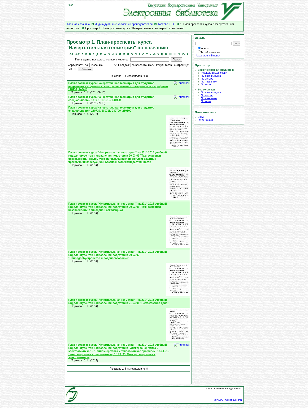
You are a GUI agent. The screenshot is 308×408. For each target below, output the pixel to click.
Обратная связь (233, 400)
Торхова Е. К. (166, 24)
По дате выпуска (211, 75)
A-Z (77, 54)
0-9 (71, 54)
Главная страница (78, 24)
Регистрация (205, 119)
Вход (70, 5)
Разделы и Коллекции (214, 72)
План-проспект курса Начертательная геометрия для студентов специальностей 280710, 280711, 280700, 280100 (111, 109)
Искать (205, 48)
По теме (206, 84)
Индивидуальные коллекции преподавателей (124, 24)
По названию (209, 81)
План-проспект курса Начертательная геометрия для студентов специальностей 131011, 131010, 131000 (111, 98)
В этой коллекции (210, 52)
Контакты (218, 400)
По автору (207, 78)
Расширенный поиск (207, 55)
